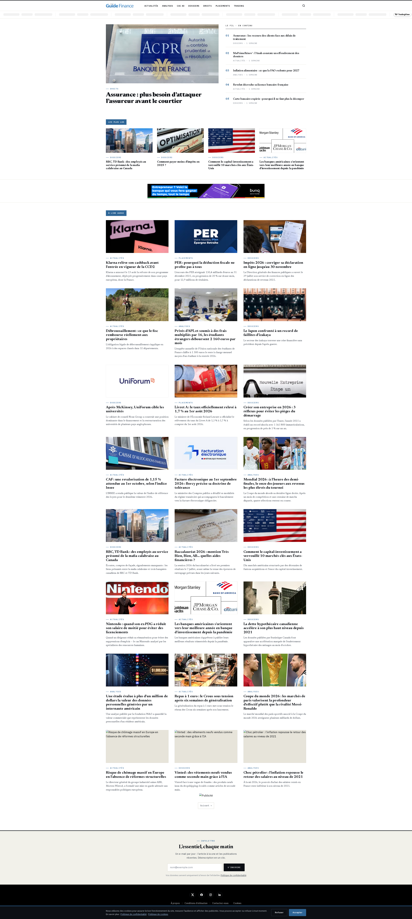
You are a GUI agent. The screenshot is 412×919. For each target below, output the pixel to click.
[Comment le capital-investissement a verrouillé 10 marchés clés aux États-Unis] (231, 140)
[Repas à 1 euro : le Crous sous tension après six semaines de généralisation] (206, 670)
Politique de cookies (158, 914)
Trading (239, 6)
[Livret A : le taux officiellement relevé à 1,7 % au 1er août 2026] (206, 381)
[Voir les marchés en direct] (206, 14)
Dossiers (193, 6)
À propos (175, 903)
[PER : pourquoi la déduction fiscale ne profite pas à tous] (206, 236)
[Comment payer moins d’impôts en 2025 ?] (180, 140)
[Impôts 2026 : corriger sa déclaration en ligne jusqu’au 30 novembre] (274, 236)
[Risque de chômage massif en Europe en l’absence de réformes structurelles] (137, 746)
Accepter (297, 912)
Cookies (237, 903)
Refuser (279, 912)
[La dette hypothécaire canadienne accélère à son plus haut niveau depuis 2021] (274, 597)
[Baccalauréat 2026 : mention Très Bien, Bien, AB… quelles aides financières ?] (206, 525)
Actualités (151, 6)
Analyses (167, 6)
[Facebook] (201, 895)
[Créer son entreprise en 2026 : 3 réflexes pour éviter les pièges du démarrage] (274, 381)
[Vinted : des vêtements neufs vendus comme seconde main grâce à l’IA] (206, 746)
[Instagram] (210, 895)
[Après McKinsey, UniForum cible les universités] (137, 381)
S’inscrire (234, 867)
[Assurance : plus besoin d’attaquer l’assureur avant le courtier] (162, 53)
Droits (207, 6)
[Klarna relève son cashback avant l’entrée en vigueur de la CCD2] (137, 236)
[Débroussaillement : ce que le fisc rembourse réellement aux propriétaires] (137, 304)
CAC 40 (180, 6)
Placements (223, 6)
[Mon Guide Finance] (120, 5)
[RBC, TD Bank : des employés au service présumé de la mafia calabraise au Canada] (129, 140)
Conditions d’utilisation (196, 903)
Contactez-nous (220, 903)
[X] (192, 895)
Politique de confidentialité (233, 875)
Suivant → (206, 805)
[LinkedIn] (219, 895)
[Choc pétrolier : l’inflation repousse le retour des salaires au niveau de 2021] (274, 746)
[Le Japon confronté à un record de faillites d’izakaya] (274, 304)
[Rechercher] (303, 5)
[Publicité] (206, 191)
